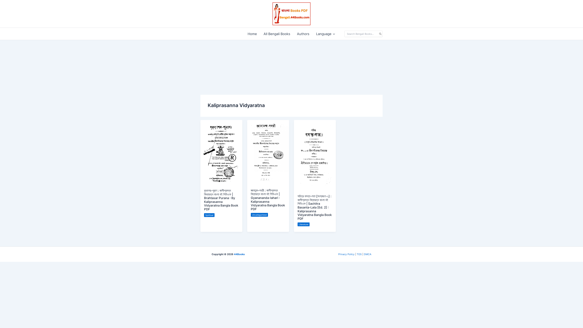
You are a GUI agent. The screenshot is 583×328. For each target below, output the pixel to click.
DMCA (367, 254)
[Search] (380, 34)
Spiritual (209, 215)
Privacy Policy (346, 254)
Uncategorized (259, 215)
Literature (303, 224)
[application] (333, 34)
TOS (359, 254)
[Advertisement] (291, 62)
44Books (239, 254)
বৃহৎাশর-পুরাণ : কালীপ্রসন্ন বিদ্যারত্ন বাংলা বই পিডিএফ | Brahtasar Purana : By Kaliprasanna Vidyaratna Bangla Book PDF (221, 200)
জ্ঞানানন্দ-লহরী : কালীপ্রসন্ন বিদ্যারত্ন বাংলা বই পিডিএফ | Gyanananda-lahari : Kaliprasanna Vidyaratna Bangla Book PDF (268, 200)
